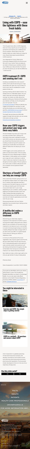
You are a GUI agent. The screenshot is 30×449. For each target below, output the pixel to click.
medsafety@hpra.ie (11, 281)
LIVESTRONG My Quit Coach (14, 110)
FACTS (15, 391)
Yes (7, 373)
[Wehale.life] (5, 2)
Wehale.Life (12, 16)
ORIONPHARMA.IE (15, 405)
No (20, 373)
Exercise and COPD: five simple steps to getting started (13, 310)
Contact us (4, 443)
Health (19, 16)
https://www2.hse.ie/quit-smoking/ (12, 120)
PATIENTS (15, 397)
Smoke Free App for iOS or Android (12, 112)
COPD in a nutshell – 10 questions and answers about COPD (14, 337)
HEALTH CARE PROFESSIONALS (15, 401)
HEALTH (15, 394)
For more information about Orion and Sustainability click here (15, 408)
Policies (3, 441)
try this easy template (8, 104)
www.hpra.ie (20, 279)
